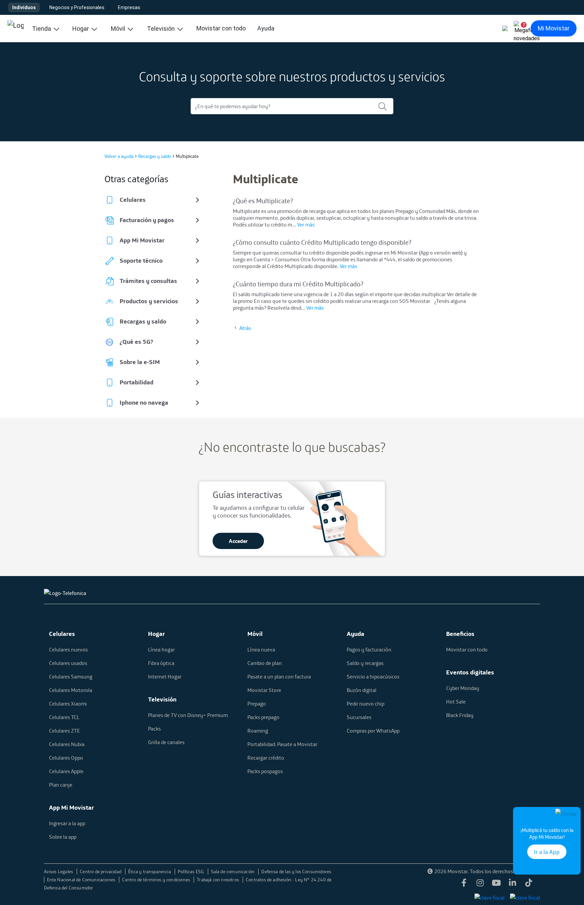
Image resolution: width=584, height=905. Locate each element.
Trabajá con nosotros (218, 880)
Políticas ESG (191, 871)
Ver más (306, 224)
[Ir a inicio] (15, 28)
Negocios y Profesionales (76, 7)
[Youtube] (496, 885)
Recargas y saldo (154, 156)
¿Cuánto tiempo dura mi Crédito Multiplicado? (298, 284)
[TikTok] (528, 885)
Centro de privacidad (101, 871)
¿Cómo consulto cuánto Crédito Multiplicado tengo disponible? (322, 242)
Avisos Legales (59, 871)
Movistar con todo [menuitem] (221, 28)
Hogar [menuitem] (81, 28)
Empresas (129, 7)
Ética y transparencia (150, 871)
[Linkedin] (512, 885)
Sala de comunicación (233, 871)
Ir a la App (547, 852)
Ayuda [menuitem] (265, 28)
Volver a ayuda (118, 156)
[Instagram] (480, 885)
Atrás (244, 328)
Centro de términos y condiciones (156, 880)
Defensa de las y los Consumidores (296, 871)
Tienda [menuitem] (42, 28)
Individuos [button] (24, 7)
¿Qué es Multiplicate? (263, 200)
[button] (521, 28)
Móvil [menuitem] (118, 28)
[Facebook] (464, 885)
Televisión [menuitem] (161, 28)
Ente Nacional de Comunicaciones (82, 880)
